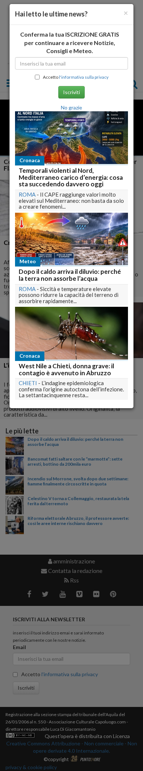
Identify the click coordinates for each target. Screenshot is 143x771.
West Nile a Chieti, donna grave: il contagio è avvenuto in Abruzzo (66, 369)
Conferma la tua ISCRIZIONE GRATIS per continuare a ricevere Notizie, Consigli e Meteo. (69, 43)
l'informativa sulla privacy (84, 77)
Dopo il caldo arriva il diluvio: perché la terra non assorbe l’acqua (70, 275)
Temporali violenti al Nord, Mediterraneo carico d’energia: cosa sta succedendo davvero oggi (71, 177)
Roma (27, 194)
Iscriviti (71, 92)
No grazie (71, 107)
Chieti (28, 383)
